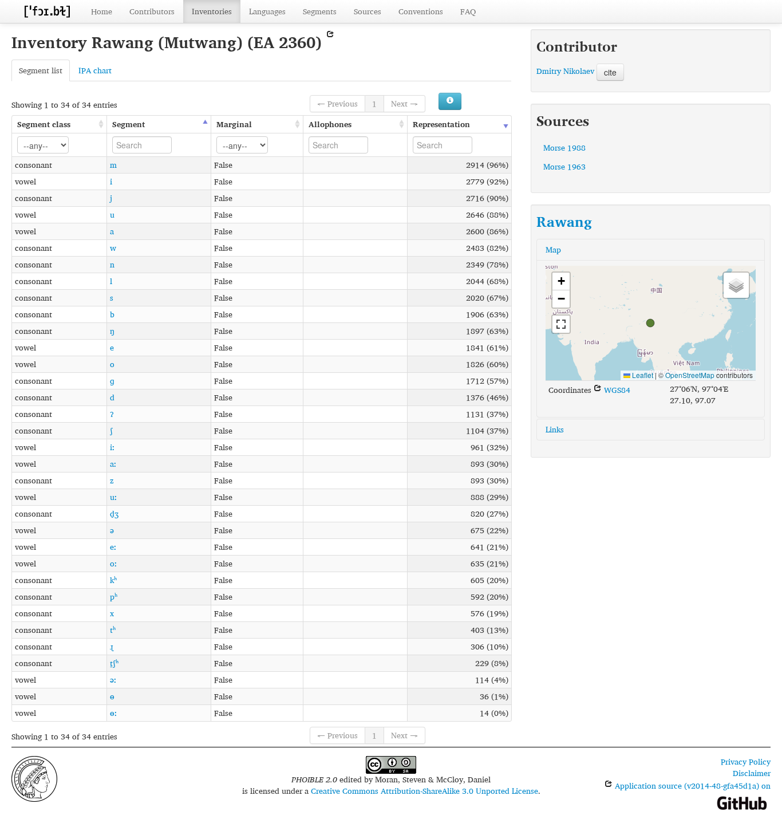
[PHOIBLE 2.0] (46, 11)
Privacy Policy (746, 761)
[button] (650, 323)
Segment (128, 124)
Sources (367, 11)
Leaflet (641, 375)
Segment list (40, 70)
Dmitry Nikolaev (565, 70)
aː (113, 463)
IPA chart (95, 70)
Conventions (420, 11)
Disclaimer (752, 772)
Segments (320, 11)
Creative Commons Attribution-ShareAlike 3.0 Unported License (424, 790)
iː (112, 447)
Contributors (152, 11)
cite (610, 72)
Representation (441, 124)
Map (553, 249)
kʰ (113, 579)
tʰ (113, 629)
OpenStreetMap (689, 375)
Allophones (330, 124)
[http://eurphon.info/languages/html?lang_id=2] (330, 42)
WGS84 (616, 389)
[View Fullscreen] (561, 324)
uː (113, 496)
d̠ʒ (114, 513)
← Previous (337, 103)
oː (113, 563)
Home (101, 11)
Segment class (43, 124)
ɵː (113, 712)
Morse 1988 (564, 147)
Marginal (234, 124)
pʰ (113, 596)
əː (113, 679)
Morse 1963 (564, 166)
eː (113, 546)
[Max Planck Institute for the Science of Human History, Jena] (34, 777)
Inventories (212, 11)
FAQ (468, 11)
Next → (404, 103)
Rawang (564, 221)
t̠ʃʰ (114, 663)
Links (555, 429)
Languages (267, 11)
